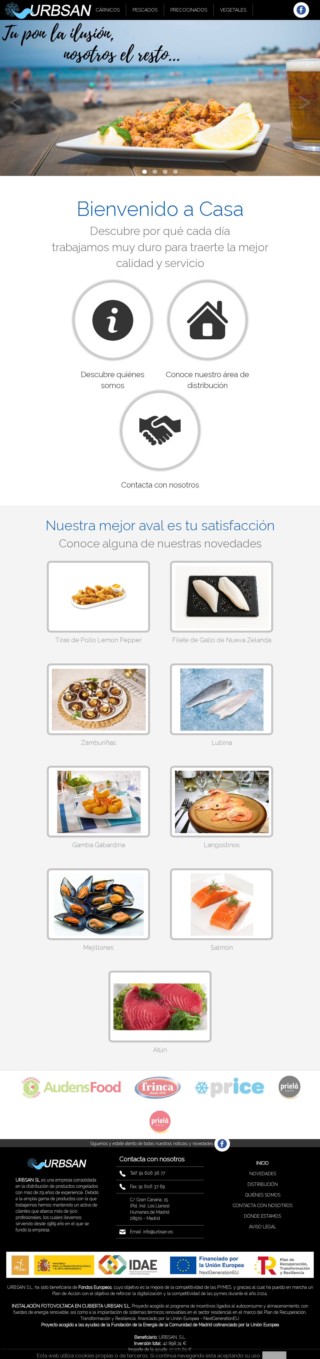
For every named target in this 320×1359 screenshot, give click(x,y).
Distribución (263, 1184)
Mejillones (98, 947)
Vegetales (233, 10)
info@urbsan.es (158, 1231)
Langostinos (222, 845)
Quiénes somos (262, 1194)
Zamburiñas (98, 742)
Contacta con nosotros (262, 1205)
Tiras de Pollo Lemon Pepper (98, 640)
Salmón (222, 947)
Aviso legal (262, 1226)
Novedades (262, 1173)
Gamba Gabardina (98, 845)
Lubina (222, 742)
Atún (160, 1050)
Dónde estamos (262, 1216)
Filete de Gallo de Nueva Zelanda (221, 640)
